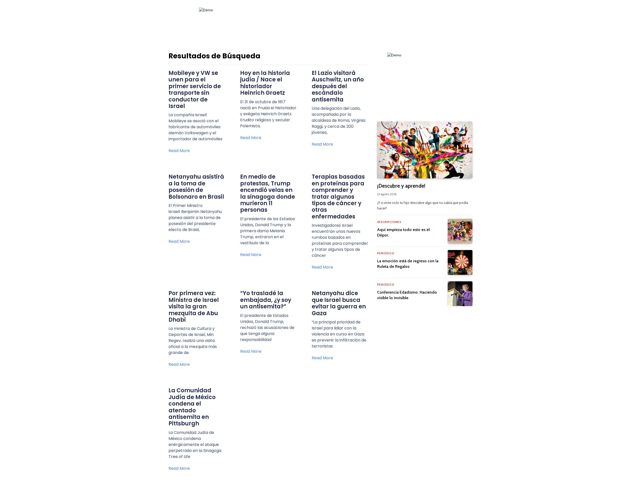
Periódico (385, 253)
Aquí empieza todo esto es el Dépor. (403, 232)
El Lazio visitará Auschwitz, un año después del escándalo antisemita (338, 86)
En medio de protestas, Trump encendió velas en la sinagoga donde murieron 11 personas (267, 193)
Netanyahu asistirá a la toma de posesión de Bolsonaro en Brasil (196, 186)
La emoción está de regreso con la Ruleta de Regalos (407, 264)
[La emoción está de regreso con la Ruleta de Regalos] (460, 262)
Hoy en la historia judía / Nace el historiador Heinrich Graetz (265, 83)
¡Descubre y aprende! (401, 186)
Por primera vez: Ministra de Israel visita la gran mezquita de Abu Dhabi (194, 306)
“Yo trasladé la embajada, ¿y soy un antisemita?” (265, 299)
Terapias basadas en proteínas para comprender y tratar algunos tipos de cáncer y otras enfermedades (338, 196)
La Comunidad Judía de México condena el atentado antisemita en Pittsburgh (192, 407)
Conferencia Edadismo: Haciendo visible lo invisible (407, 295)
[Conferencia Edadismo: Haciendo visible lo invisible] (460, 293)
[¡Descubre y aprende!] (424, 150)
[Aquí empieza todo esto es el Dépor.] (460, 231)
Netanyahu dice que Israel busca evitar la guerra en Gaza (339, 303)
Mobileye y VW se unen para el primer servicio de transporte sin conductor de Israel (195, 89)
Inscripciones (389, 222)
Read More (179, 151)
